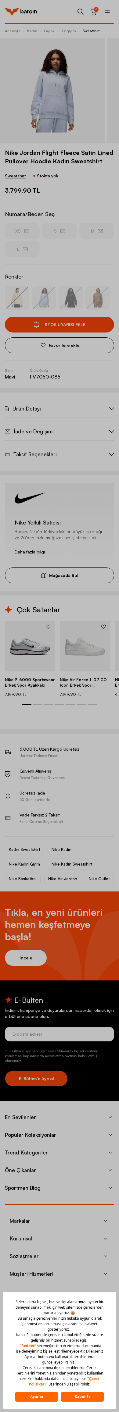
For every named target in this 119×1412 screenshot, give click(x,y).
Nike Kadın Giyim (24, 864)
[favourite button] (48, 627)
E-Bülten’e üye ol (36, 1078)
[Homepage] (21, 11)
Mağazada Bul (63, 575)
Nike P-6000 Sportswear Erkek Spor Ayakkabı (30, 682)
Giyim (49, 31)
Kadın (32, 31)
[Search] (80, 11)
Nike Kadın (61, 849)
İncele (26, 957)
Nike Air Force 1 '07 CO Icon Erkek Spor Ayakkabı (83, 682)
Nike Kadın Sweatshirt (72, 864)
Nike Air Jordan (62, 878)
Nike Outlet (99, 878)
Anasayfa (12, 31)
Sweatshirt (91, 31)
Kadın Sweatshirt (24, 849)
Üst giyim (68, 31)
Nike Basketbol (23, 878)
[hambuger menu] (107, 11)
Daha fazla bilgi (30, 551)
